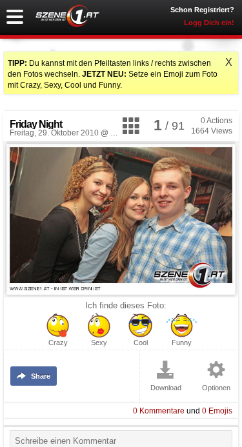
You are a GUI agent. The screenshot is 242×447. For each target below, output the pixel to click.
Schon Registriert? (202, 10)
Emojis (217, 410)
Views (211, 130)
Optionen (216, 388)
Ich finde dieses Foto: (125, 305)
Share (40, 376)
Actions (216, 120)
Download (165, 388)
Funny (182, 342)
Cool (141, 342)
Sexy (99, 342)
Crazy (58, 342)
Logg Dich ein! (209, 22)
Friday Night (36, 124)
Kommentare (159, 410)
